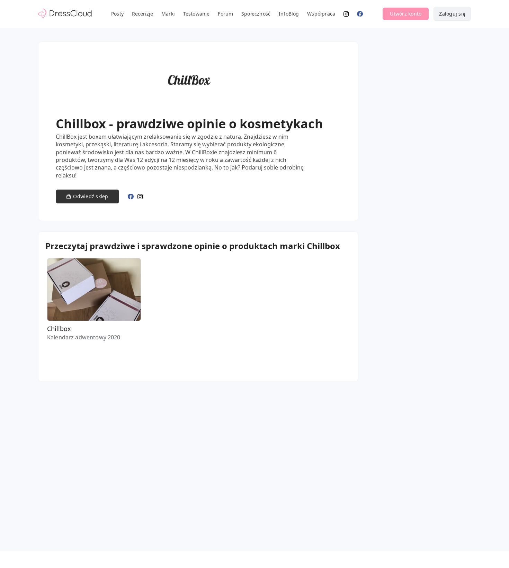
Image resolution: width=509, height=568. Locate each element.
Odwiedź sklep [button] (90, 196)
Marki (168, 13)
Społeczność (255, 13)
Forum (225, 13)
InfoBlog (289, 13)
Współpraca (321, 13)
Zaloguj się (452, 13)
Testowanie (196, 13)
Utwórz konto (405, 13)
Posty (117, 13)
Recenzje (142, 13)
